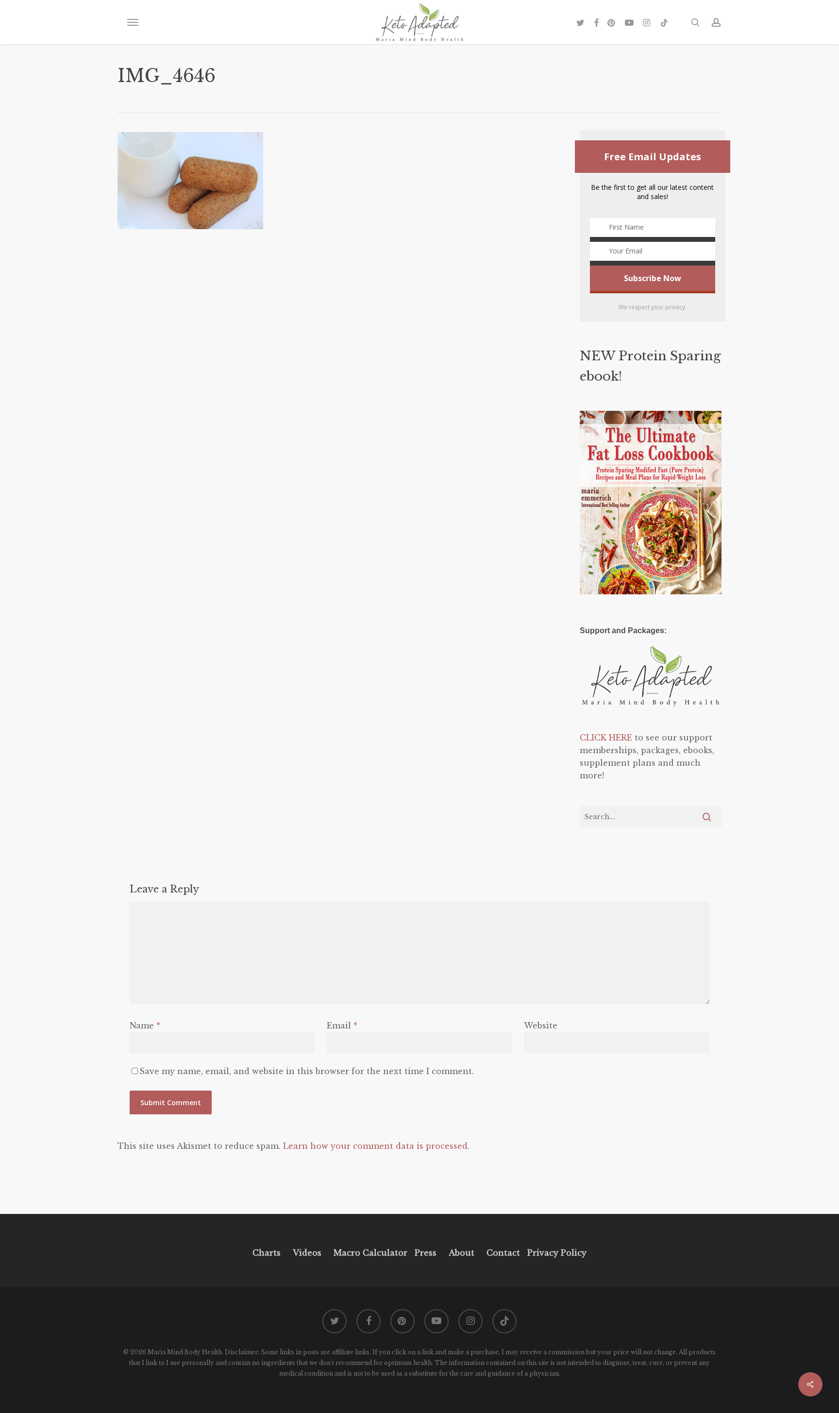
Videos (307, 1253)
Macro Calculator (370, 1253)
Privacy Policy (556, 1253)
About (461, 1253)
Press (425, 1253)
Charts (266, 1253)
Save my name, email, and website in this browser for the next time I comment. (306, 1071)
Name (145, 1025)
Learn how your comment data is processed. (376, 1146)
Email (342, 1025)
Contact (503, 1253)
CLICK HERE (606, 737)
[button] (132, 22)
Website (540, 1025)
